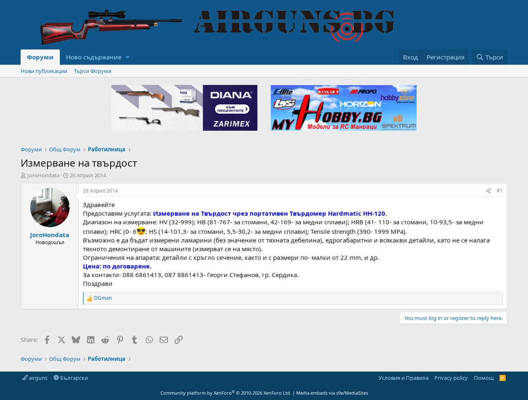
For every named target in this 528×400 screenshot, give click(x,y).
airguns (37, 377)
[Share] (488, 191)
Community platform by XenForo (225, 393)
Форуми (40, 57)
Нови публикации (44, 71)
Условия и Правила (404, 377)
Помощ (484, 377)
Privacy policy (451, 377)
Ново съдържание (93, 57)
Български (73, 377)
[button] (128, 57)
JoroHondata (43, 175)
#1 (500, 190)
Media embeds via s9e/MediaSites (332, 393)
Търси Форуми (92, 71)
